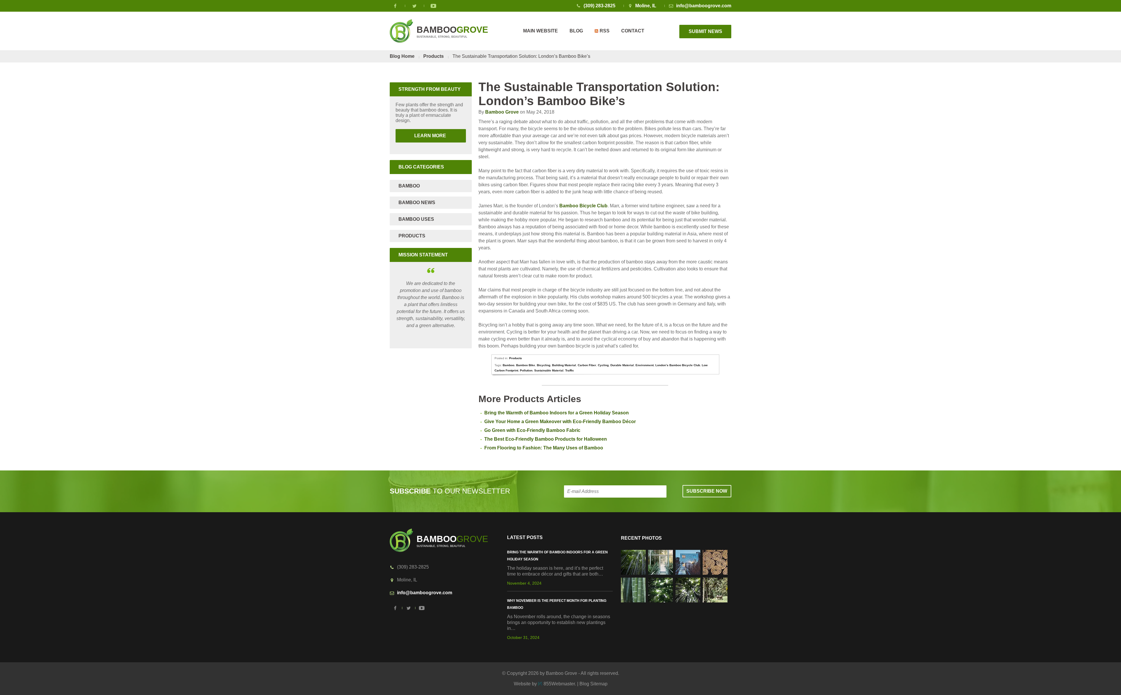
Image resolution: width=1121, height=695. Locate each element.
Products (433, 56)
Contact (632, 30)
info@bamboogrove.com (703, 5)
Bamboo (508, 365)
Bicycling (543, 365)
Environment (645, 365)
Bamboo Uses (416, 219)
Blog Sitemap (593, 683)
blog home (402, 56)
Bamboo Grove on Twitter (414, 6)
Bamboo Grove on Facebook (395, 6)
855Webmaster (559, 683)
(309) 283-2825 (599, 5)
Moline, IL (645, 5)
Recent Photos (641, 538)
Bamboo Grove (502, 112)
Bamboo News (416, 202)
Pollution (526, 370)
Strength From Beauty (429, 89)
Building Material (564, 365)
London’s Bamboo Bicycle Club (677, 365)
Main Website (540, 30)
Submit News (705, 31)
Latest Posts (525, 537)
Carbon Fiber (587, 365)
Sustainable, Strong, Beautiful (452, 31)
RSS (605, 30)
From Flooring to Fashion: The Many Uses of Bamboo (543, 447)
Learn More (421, 135)
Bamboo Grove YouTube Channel (433, 6)
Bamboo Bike (525, 365)
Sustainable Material (548, 370)
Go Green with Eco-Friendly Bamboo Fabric (532, 430)
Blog (576, 30)
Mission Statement (423, 254)
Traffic (569, 370)
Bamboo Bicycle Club (583, 205)
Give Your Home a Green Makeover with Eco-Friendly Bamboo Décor (560, 421)
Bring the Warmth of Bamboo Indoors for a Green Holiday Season (556, 412)
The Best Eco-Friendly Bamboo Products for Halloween (545, 439)
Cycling (603, 365)
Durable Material (622, 365)
